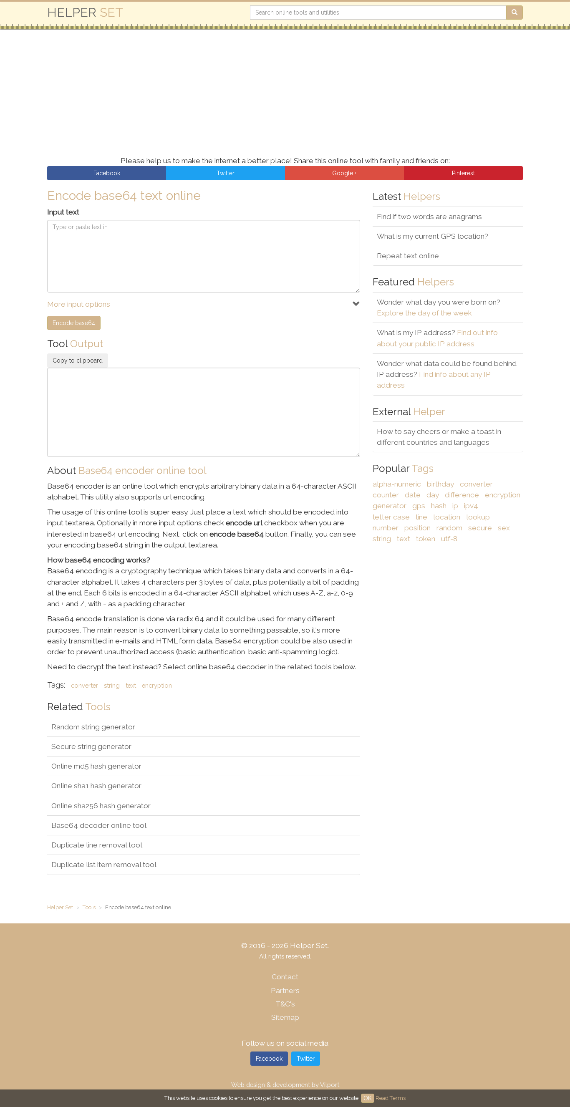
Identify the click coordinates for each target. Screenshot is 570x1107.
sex (504, 528)
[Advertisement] (297, 96)
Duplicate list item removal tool (103, 864)
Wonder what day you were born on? (438, 307)
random (449, 528)
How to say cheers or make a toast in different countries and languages (439, 436)
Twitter (306, 1058)
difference (462, 495)
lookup (478, 517)
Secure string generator (91, 746)
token (425, 539)
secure (480, 528)
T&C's (285, 1004)
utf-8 (449, 539)
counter (386, 495)
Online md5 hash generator (96, 766)
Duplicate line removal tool (96, 845)
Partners (285, 990)
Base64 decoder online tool (98, 825)
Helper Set (60, 907)
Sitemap (285, 1017)
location (446, 517)
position (417, 528)
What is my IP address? (437, 338)
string (112, 685)
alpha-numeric (397, 484)
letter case (391, 517)
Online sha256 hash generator (101, 806)
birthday (440, 484)
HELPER (85, 12)
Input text (63, 212)
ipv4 (471, 506)
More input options (78, 304)
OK (367, 1098)
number (385, 528)
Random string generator (93, 727)
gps (418, 506)
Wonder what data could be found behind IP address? (447, 374)
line (421, 517)
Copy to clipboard (78, 360)
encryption (157, 685)
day (432, 495)
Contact (285, 977)
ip (455, 506)
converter (84, 685)
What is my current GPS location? (432, 236)
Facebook (269, 1058)
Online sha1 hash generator (96, 786)
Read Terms (391, 1098)
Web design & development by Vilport (285, 1084)
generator (389, 506)
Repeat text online (408, 256)
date (413, 495)
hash (438, 506)
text (131, 685)
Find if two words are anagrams (429, 216)
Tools (89, 907)
